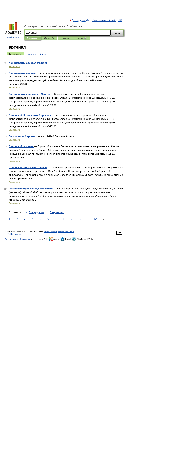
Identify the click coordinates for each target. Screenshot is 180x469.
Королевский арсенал (22, 72)
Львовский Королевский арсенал (30, 115)
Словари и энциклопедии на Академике (53, 26)
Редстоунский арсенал (23, 136)
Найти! (117, 33)
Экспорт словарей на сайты (17, 239)
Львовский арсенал (21, 146)
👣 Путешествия (14, 234)
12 (95, 218)
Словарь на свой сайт (104, 20)
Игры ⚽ (82, 38)
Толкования (32, 38)
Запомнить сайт (81, 20)
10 (79, 218)
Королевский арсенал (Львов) (28, 62)
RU (120, 20)
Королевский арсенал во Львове (29, 94)
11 (87, 218)
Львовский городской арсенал (28, 167)
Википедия (14, 66)
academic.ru (13, 37)
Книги (66, 38)
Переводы (49, 38)
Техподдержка (50, 231)
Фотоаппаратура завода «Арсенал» (31, 188)
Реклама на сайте (66, 231)
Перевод (31, 53)
